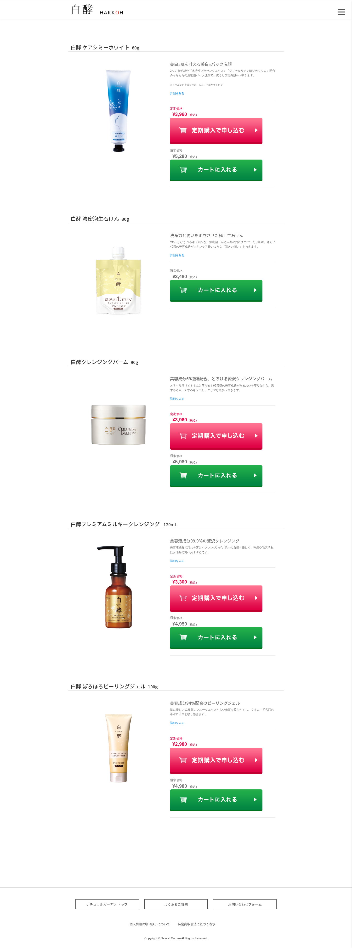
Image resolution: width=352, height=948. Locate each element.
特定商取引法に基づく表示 (196, 924)
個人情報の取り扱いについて (150, 924)
